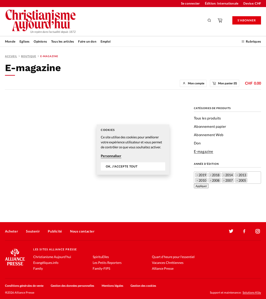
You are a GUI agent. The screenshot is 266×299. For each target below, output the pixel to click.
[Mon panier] (220, 20)
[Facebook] (244, 231)
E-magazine (203, 151)
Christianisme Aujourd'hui (52, 257)
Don (197, 143)
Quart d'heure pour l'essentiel (173, 257)
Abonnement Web (209, 135)
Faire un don (87, 41)
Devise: (252, 3)
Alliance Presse (163, 268)
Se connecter (190, 3)
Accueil (11, 56)
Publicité (55, 231)
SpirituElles (101, 257)
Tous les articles (62, 41)
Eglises (25, 41)
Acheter (11, 231)
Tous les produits (207, 118)
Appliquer (201, 186)
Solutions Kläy (252, 292)
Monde (10, 41)
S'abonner (247, 20)
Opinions (40, 41)
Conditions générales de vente (24, 285)
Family (38, 268)
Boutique (28, 56)
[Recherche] (209, 20)
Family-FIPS (101, 268)
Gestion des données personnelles (72, 285)
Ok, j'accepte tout (122, 166)
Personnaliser (111, 156)
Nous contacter (82, 231)
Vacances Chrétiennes (167, 263)
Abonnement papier (210, 126)
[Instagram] (257, 231)
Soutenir (33, 231)
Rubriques (253, 41)
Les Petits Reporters (107, 263)
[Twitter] (231, 231)
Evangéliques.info (45, 263)
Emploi (106, 41)
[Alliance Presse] (15, 266)
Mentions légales (112, 285)
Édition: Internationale (222, 3)
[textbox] (249, 181)
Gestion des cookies (143, 285)
